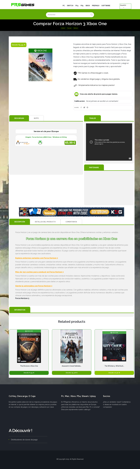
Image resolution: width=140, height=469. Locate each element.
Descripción (19, 222)
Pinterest (87, 107)
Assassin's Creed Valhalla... (71, 366)
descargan (19, 118)
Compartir (81, 107)
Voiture (76, 28)
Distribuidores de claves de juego (24, 440)
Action (63, 28)
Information (19, 310)
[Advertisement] (109, 188)
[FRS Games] (23, 5)
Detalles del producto (45, 222)
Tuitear (84, 107)
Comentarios (71, 222)
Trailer (92, 118)
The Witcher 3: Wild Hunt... (114, 366)
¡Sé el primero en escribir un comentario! (102, 101)
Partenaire (94, 167)
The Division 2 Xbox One (29, 366)
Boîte (36, 118)
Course (69, 28)
